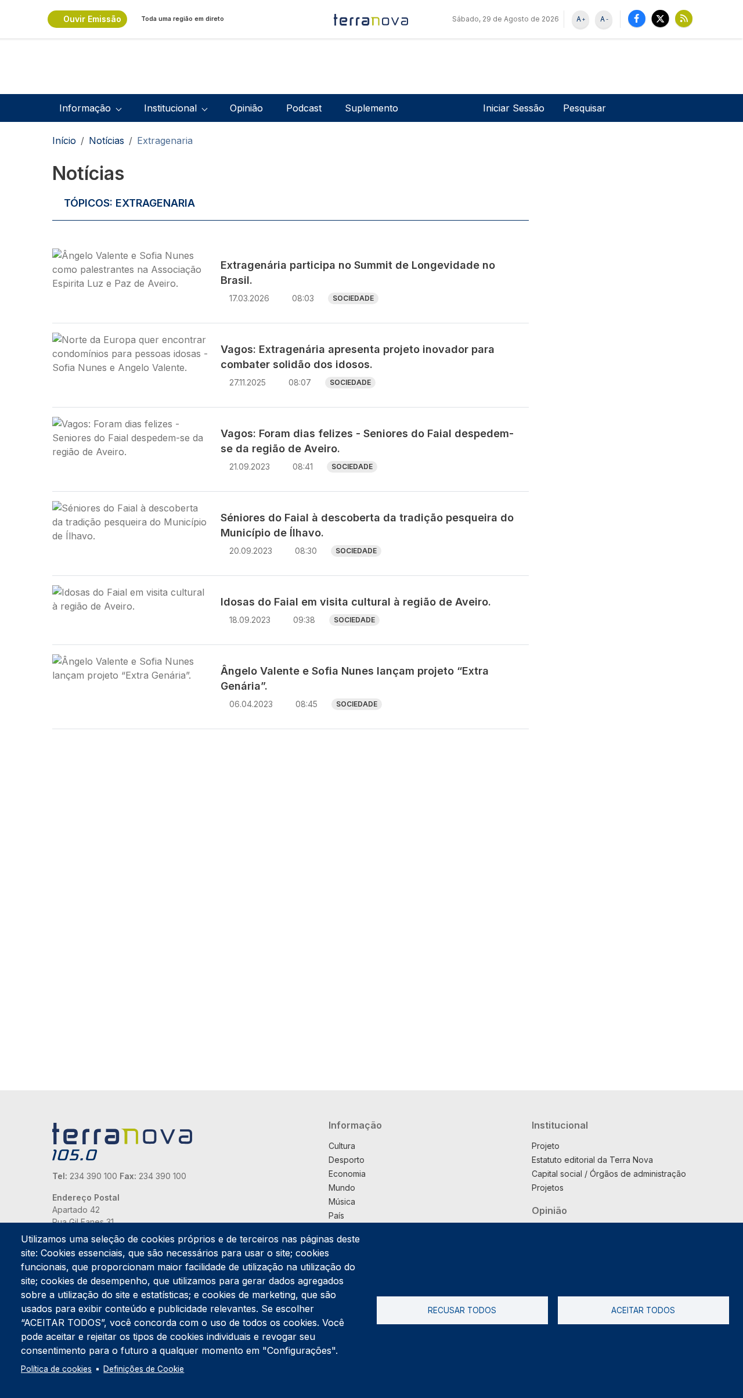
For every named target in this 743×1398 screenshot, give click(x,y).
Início (64, 140)
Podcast (304, 108)
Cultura (342, 1146)
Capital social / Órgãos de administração (609, 1174)
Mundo (342, 1187)
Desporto (347, 1160)
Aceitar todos (643, 1310)
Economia (347, 1174)
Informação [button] (85, 108)
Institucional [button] (170, 108)
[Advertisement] (614, 335)
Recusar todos (462, 1310)
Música (342, 1201)
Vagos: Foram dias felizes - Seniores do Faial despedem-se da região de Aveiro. (367, 441)
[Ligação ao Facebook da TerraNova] (636, 18)
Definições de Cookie (143, 1369)
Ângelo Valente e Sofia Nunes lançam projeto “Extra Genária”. (355, 678)
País (336, 1215)
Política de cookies (56, 1369)
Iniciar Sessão (513, 108)
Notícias (106, 140)
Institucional (560, 1125)
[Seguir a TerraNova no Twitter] (660, 18)
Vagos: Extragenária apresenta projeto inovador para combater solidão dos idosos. (358, 356)
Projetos (548, 1187)
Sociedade (353, 298)
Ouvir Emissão (92, 19)
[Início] (371, 19)
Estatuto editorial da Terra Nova (592, 1160)
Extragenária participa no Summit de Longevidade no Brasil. (358, 272)
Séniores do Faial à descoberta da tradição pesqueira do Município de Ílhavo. (367, 525)
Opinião (246, 108)
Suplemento (371, 108)
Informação (355, 1125)
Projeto (546, 1146)
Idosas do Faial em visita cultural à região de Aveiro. (356, 602)
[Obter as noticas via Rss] (684, 18)
